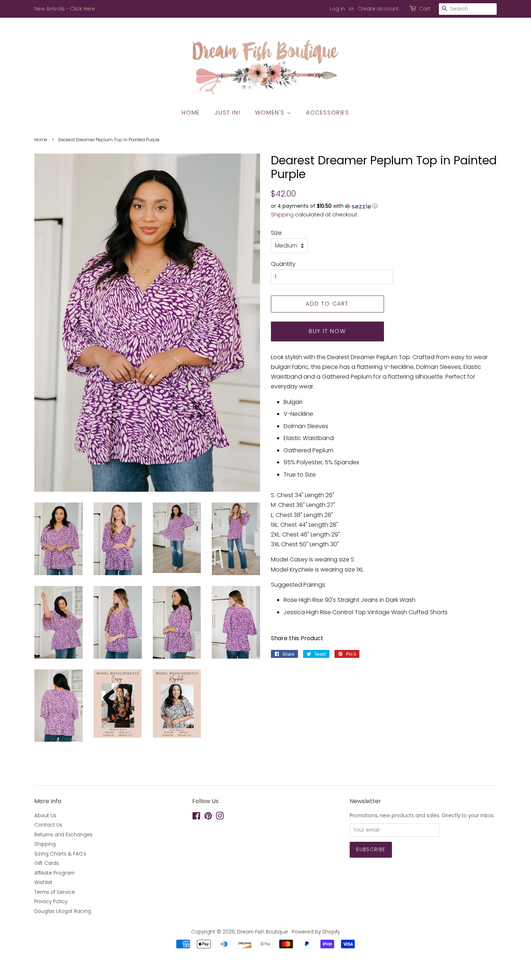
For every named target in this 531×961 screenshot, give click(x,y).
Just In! (227, 112)
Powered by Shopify (316, 931)
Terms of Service (54, 892)
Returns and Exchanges (63, 834)
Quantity (283, 264)
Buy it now (327, 331)
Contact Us (48, 825)
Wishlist (43, 882)
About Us (45, 815)
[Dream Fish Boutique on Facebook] (196, 817)
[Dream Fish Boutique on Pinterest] (208, 817)
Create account (378, 8)
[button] (384, 206)
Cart (424, 8)
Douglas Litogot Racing (62, 911)
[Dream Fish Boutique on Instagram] (220, 817)
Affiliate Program (54, 873)
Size (276, 233)
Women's (271, 112)
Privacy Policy (50, 901)
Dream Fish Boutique (263, 931)
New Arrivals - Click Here (64, 8)
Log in (337, 8)
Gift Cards (46, 863)
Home (191, 112)
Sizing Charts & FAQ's (60, 853)
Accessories (327, 112)
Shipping (282, 214)
